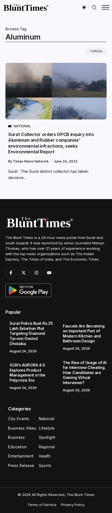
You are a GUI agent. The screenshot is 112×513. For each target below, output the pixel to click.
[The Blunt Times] (26, 7)
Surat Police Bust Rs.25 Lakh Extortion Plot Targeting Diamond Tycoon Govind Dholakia (31, 333)
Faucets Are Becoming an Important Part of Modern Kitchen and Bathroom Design (83, 333)
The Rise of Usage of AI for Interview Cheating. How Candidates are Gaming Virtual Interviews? (84, 372)
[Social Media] (11, 273)
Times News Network (31, 161)
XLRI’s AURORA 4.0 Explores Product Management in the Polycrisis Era (27, 372)
